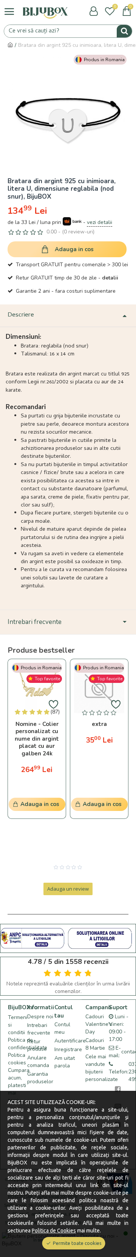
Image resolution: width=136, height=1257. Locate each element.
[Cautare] (124, 31)
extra (99, 724)
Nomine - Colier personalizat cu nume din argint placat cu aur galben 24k (37, 739)
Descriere (21, 315)
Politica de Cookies (54, 1231)
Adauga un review (68, 888)
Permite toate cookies (77, 1243)
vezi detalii (99, 222)
